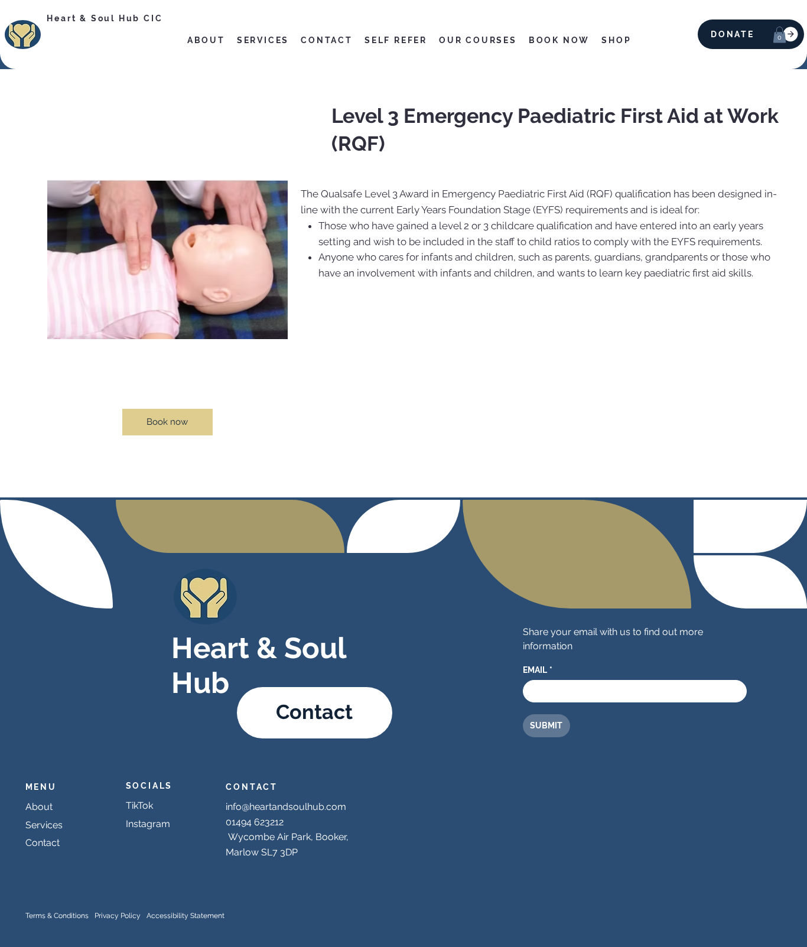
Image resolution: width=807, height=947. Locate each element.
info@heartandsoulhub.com (286, 806)
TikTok (139, 805)
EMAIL (537, 670)
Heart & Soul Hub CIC (104, 18)
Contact (42, 842)
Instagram (148, 823)
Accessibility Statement (185, 916)
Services (44, 825)
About (39, 806)
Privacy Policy (118, 916)
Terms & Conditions (57, 916)
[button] (779, 35)
